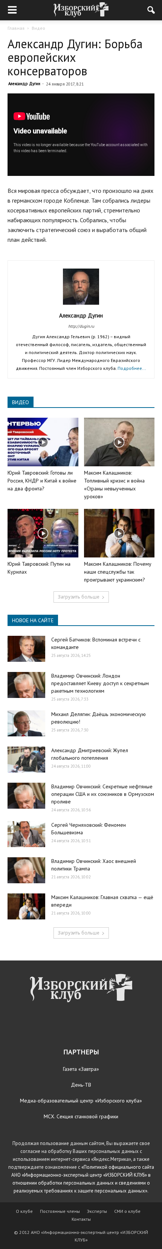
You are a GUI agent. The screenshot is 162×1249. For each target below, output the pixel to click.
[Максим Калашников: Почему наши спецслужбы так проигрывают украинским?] (119, 533)
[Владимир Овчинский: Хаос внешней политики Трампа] (26, 870)
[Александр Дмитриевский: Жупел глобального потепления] (26, 760)
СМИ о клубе (127, 1211)
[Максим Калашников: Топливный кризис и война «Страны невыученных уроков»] (119, 442)
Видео (38, 28)
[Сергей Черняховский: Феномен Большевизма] (26, 834)
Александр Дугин (24, 83)
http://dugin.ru (81, 326)
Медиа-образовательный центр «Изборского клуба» (81, 1100)
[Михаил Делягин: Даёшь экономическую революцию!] (26, 723)
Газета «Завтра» (81, 1069)
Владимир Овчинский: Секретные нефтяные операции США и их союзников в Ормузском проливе (102, 794)
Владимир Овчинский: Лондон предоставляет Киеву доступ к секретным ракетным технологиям (100, 683)
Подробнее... (132, 368)
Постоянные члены (60, 1211)
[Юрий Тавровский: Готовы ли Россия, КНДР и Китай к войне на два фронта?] (43, 442)
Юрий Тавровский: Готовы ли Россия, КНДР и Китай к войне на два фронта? (42, 480)
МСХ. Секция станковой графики (81, 1116)
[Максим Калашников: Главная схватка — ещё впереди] (26, 906)
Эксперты (97, 1211)
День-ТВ (81, 1084)
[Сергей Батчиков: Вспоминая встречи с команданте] (26, 649)
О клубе (24, 1211)
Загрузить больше (78, 597)
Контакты (81, 1219)
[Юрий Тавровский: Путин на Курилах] (43, 533)
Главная (16, 28)
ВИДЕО (20, 402)
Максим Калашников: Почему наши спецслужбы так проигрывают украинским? (117, 571)
